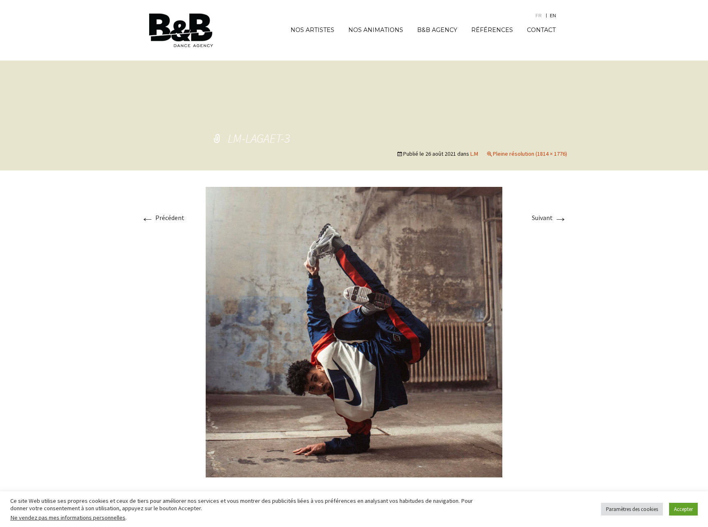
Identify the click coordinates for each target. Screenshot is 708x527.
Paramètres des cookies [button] (632, 509)
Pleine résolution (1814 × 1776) (530, 153)
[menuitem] (543, 15)
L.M (474, 153)
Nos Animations (375, 30)
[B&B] (181, 30)
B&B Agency (437, 30)
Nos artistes (312, 30)
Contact (541, 30)
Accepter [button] (683, 509)
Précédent (162, 218)
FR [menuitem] (539, 15)
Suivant (549, 218)
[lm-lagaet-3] (354, 331)
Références (492, 30)
